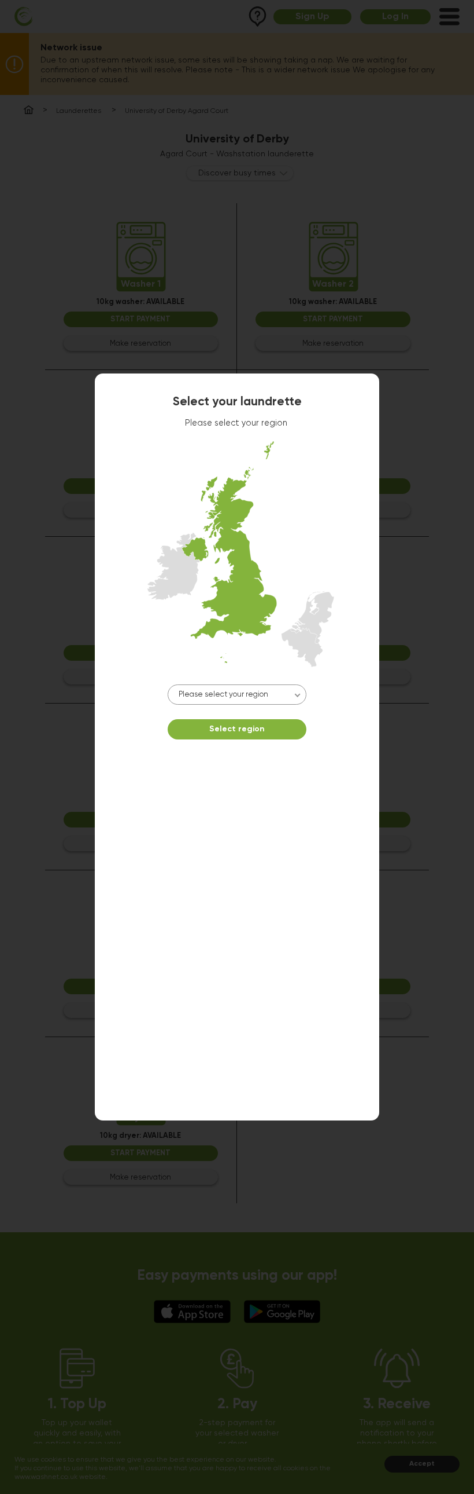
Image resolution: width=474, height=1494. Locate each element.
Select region (237, 729)
